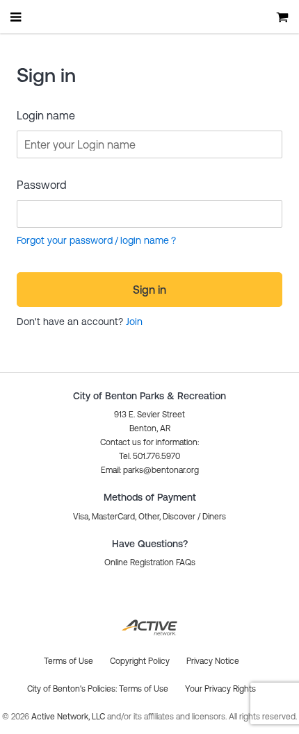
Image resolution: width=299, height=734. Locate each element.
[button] (150, 470)
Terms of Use (143, 689)
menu (16, 16)
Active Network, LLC (69, 717)
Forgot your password (65, 240)
